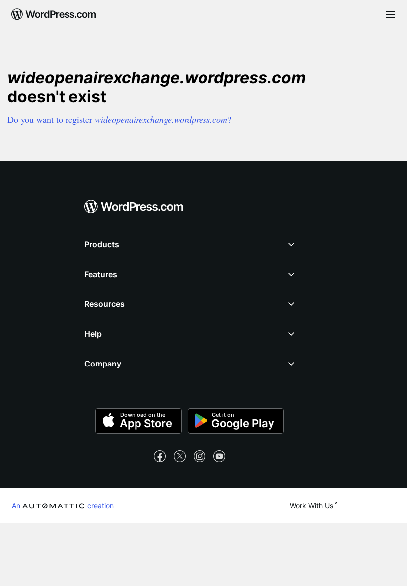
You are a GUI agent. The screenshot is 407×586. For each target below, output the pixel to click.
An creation (63, 505)
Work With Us (311, 505)
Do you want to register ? (119, 119)
